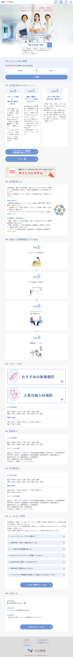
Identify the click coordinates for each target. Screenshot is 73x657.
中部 (13, 413)
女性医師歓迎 (59, 453)
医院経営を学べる (13, 457)
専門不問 (10, 455)
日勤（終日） (11, 422)
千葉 (23, 411)
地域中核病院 (34, 455)
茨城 (33, 411)
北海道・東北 (20, 413)
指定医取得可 (44, 455)
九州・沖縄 (39, 413)
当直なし (10, 453)
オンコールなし (28, 461)
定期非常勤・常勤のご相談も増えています (23, 542)
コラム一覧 (22, 159)
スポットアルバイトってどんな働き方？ (22, 536)
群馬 (37, 411)
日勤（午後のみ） (36, 422)
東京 (8, 411)
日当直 (18, 424)
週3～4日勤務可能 (13, 459)
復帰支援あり (24, 457)
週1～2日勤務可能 (26, 459)
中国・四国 (30, 413)
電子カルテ (18, 453)
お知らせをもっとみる (36, 627)
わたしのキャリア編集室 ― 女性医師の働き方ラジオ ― (22, 152)
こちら (28, 53)
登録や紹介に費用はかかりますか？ (20, 568)
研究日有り (50, 453)
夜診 (8, 424)
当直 (13, 424)
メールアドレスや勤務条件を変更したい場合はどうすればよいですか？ (32, 574)
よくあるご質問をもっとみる (36, 585)
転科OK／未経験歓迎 (21, 455)
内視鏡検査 (34, 457)
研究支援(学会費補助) (38, 453)
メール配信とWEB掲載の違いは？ (20, 549)
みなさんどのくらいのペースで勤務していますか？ (25, 555)
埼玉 (19, 411)
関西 (8, 413)
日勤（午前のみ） (23, 422)
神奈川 (14, 411)
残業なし (19, 461)
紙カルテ (26, 453)
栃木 (28, 411)
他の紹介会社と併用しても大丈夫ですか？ (23, 562)
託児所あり (10, 461)
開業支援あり (54, 455)
